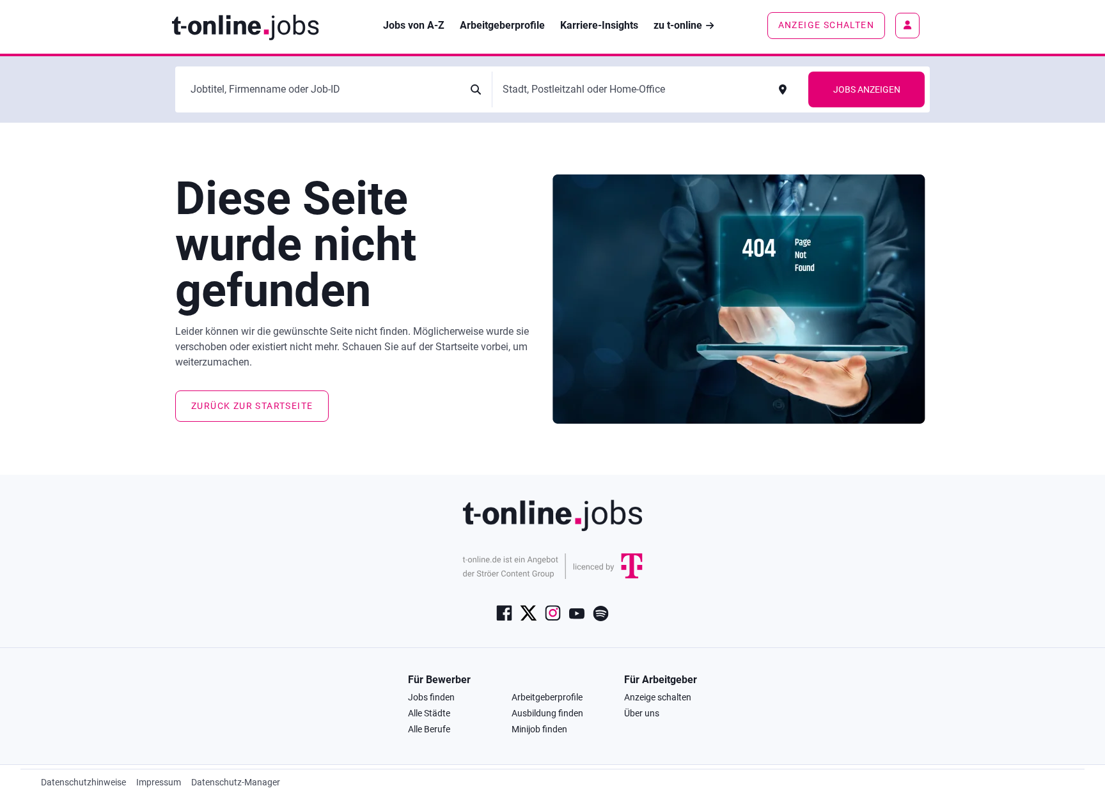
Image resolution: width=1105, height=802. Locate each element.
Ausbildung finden (547, 713)
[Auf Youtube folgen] (576, 612)
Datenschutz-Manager (235, 782)
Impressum (158, 782)
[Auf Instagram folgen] (553, 612)
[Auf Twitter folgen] (528, 612)
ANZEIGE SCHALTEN (826, 25)
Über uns (641, 713)
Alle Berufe (429, 729)
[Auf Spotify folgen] (601, 612)
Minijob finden (539, 729)
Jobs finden (431, 697)
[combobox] (323, 89)
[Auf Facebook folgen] (504, 612)
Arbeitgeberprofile (547, 697)
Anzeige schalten (657, 697)
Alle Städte (429, 713)
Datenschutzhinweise (83, 782)
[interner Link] (245, 26)
